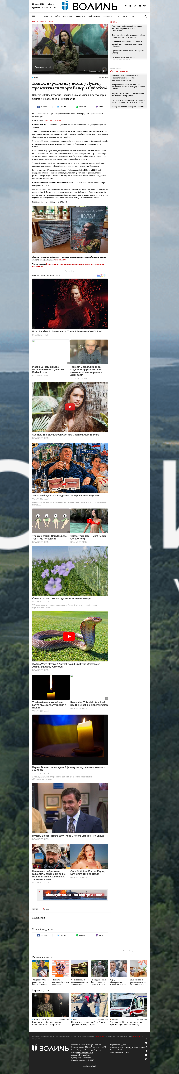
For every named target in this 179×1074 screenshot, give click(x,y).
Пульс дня (47, 16)
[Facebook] (126, 6)
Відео (133, 16)
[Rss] (146, 1059)
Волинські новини (39, 22)
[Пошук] (145, 16)
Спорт (117, 16)
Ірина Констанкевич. (52, 121)
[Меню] (33, 16)
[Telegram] (139, 6)
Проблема (80, 16)
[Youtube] (144, 6)
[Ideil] (89, 1066)
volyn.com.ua (99, 1036)
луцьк (46, 909)
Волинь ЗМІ (60, 260)
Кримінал (107, 16)
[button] (51, 4)
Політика (67, 16)
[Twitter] (130, 6)
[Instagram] (135, 6)
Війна (58, 16)
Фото (125, 16)
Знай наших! (94, 16)
